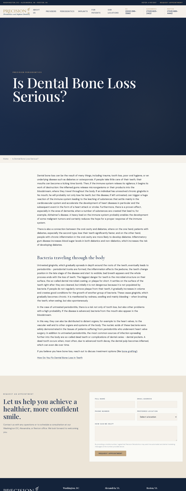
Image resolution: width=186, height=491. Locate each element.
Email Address (144, 399)
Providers (51, 11)
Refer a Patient (149, 3)
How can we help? (104, 424)
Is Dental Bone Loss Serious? (25, 159)
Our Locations (113, 11)
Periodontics (67, 11)
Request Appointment (171, 3)
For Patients (96, 11)
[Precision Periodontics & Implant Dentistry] (16, 11)
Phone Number (102, 411)
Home (5, 159)
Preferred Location (147, 411)
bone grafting (129, 351)
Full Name (100, 399)
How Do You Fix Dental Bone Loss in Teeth (60, 357)
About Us (36, 11)
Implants (83, 11)
